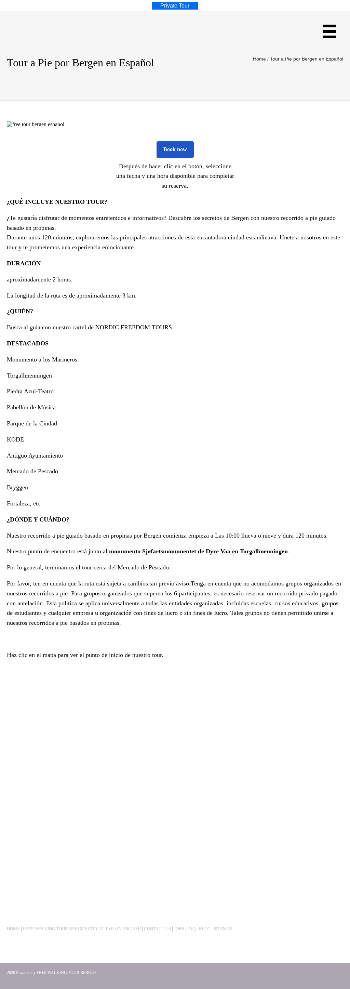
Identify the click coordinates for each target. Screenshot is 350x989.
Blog (205, 928)
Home (13, 928)
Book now (175, 149)
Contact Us (157, 928)
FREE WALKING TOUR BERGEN (67, 972)
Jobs (179, 928)
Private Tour (174, 6)
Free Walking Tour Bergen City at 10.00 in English (82, 928)
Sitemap (223, 928)
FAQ (191, 928)
